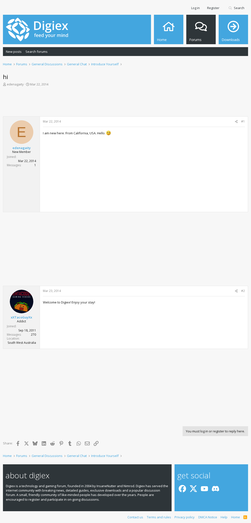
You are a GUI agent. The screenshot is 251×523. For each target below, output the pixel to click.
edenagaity (15, 84)
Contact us (135, 517)
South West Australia (22, 343)
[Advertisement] (125, 103)
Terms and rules (159, 517)
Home (235, 517)
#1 (243, 121)
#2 (243, 291)
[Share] (236, 121)
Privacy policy (185, 517)
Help (224, 517)
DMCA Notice (207, 517)
